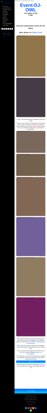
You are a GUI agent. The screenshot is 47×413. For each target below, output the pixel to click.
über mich (22, 352)
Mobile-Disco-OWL (30, 401)
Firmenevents (31, 343)
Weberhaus (35, 124)
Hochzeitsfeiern (32, 341)
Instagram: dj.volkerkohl (33, 399)
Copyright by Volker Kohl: (28, 394)
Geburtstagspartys (41, 341)
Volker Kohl (37, 32)
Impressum (33, 396)
